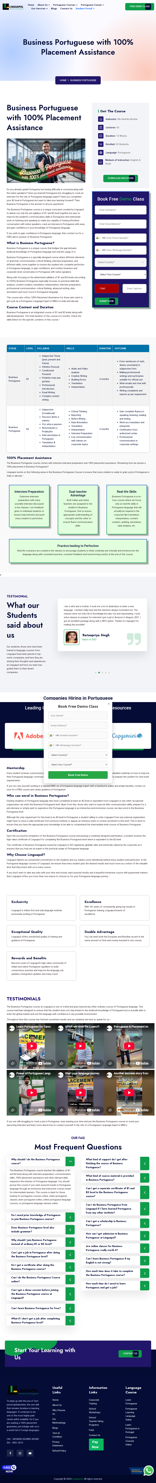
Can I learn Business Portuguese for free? (36, 1308)
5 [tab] (109, 672)
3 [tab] (102, 672)
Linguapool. (77, 1479)
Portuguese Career (91, 5)
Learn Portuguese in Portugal (132, 1429)
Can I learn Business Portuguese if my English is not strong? (108, 1260)
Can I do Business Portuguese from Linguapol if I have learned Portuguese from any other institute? (108, 1208)
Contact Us (66, 8)
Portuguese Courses (64, 5)
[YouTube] (30, 1453)
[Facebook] (10, 1453)
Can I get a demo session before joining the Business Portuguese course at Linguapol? (34, 1294)
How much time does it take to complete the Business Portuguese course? (109, 1273)
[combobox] (54, 735)
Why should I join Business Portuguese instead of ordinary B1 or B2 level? (34, 1242)
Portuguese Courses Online (131, 1441)
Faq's (91, 1430)
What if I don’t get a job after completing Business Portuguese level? (35, 1320)
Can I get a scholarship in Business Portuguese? (106, 1223)
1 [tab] (95, 672)
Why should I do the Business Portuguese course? (35, 1161)
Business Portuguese (83, 80)
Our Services (38, 8)
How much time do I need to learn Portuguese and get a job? (106, 1285)
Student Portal (84, 8)
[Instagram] (20, 1453)
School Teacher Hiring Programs (96, 1421)
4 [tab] (105, 672)
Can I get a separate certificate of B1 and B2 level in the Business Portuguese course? (110, 1192)
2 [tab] (99, 672)
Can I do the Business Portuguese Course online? (35, 1279)
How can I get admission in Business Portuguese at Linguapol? (107, 1235)
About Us (42, 5)
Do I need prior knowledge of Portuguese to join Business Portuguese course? (35, 1217)
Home (31, 5)
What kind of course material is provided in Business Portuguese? (110, 1178)
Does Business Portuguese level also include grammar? (32, 1229)
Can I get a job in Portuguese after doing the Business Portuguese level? (35, 1254)
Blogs (54, 8)
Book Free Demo (78, 775)
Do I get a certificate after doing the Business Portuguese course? (32, 1267)
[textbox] (108, 262)
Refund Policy (59, 1450)
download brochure (120, 178)
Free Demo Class (140, 6)
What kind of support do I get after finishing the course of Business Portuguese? (107, 1163)
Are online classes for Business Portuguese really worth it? (104, 1248)
